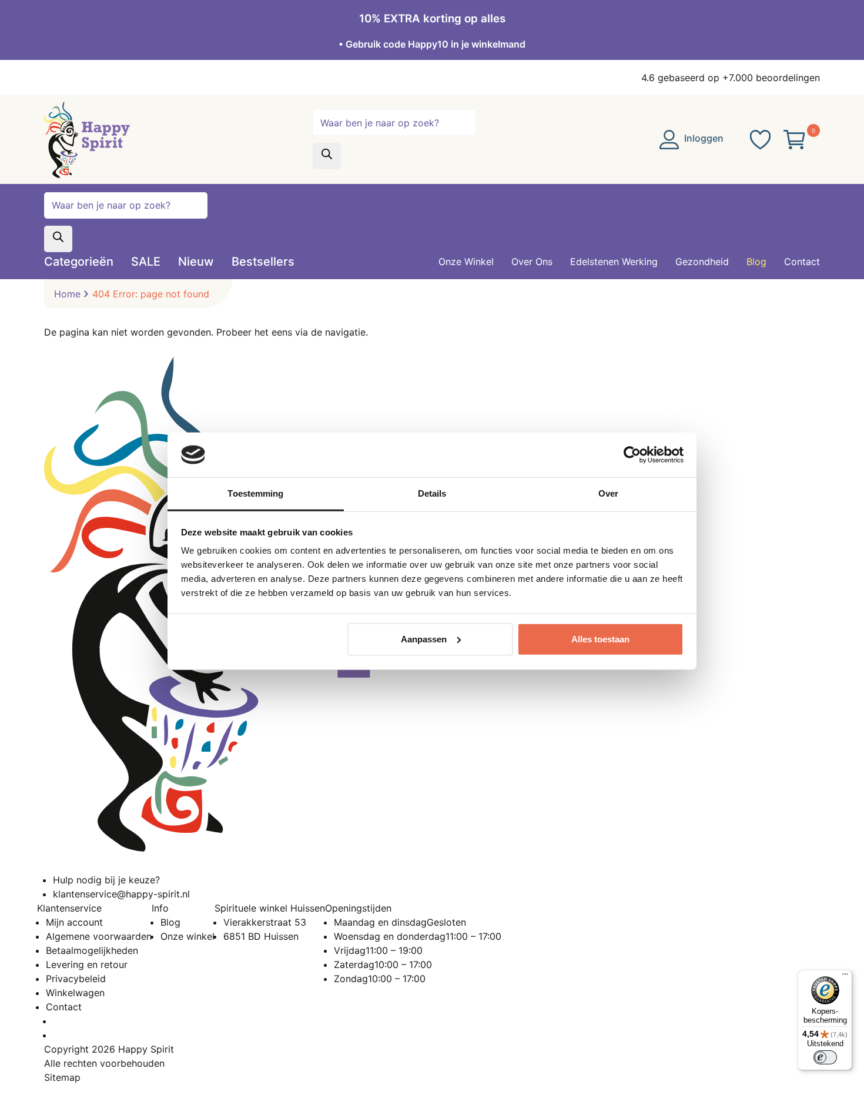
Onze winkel (187, 936)
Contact (64, 1007)
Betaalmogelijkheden (92, 950)
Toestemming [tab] (255, 493)
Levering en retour (87, 964)
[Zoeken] (327, 156)
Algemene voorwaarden (99, 936)
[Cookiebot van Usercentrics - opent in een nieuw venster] (632, 455)
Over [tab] (608, 493)
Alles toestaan (600, 639)
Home (67, 294)
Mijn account (74, 922)
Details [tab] (432, 493)
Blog (170, 922)
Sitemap (62, 1077)
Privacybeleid (76, 978)
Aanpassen (424, 639)
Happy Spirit (146, 1049)
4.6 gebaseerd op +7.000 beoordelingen (730, 77)
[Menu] (845, 977)
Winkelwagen (75, 993)
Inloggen (703, 138)
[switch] (825, 1057)
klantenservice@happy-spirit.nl (121, 894)
